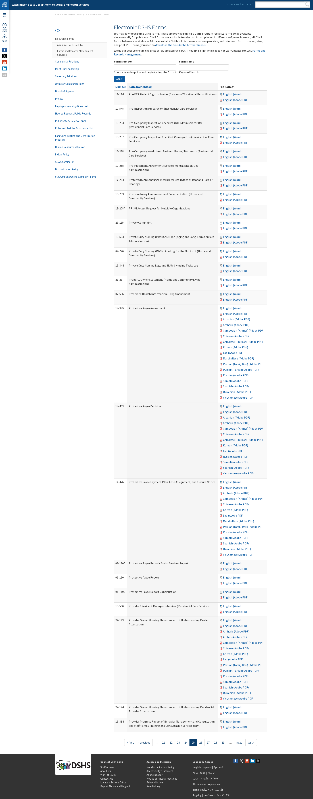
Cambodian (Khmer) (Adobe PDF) (243, 330)
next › (239, 742)
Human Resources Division (70, 147)
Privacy (59, 98)
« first (130, 742)
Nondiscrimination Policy (160, 767)
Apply (119, 78)
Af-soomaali (199, 784)
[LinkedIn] (252, 761)
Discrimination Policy (66, 169)
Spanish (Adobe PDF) (236, 386)
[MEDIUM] (4, 75)
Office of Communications (69, 84)
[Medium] (258, 761)
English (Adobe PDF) (235, 100)
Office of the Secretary (74, 14)
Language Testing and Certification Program (75, 137)
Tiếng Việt (198, 789)
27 (208, 742)
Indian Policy (62, 154)
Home (58, 14)
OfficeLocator (4, 30)
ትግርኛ (220, 795)
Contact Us (106, 778)
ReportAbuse (4, 40)
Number (120, 87)
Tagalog (197, 795)
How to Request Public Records (73, 113)
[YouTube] (246, 761)
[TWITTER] (4, 56)
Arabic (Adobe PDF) (235, 637)
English (197, 767)
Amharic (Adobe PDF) (236, 325)
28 (215, 742)
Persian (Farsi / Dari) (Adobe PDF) (243, 364)
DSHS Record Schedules (70, 45)
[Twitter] (241, 761)
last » (251, 742)
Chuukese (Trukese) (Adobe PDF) (243, 342)
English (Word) (232, 94)
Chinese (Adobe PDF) (236, 336)
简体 (195, 773)
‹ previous (144, 742)
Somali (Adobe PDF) (235, 381)
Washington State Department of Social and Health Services (50, 4)
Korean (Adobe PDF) (235, 347)
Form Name (186, 61)
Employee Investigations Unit (71, 106)
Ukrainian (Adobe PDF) (237, 392)
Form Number (123, 61)
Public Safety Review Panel (70, 121)
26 (200, 742)
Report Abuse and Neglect (115, 786)
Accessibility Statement (160, 771)
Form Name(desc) (140, 87)
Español (207, 767)
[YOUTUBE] (4, 62)
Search (307, 4)
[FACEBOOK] (4, 50)
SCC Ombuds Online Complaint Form (75, 176)
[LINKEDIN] (4, 68)
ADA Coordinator (64, 162)
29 (223, 742)
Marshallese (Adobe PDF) (238, 358)
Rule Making (153, 786)
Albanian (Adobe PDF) (236, 319)
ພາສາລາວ (209, 795)
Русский (218, 767)
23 (178, 742)
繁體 (203, 773)
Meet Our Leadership (67, 69)
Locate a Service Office (113, 782)
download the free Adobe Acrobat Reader (180, 45)
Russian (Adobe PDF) (236, 375)
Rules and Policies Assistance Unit (74, 128)
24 (185, 742)
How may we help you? (238, 4)
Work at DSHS (108, 775)
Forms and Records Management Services (75, 52)
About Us (105, 771)
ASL (228, 795)
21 (163, 742)
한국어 (211, 773)
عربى (196, 778)
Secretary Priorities (66, 76)
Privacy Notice (155, 782)
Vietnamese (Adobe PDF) (238, 397)
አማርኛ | (209, 789)
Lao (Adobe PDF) (233, 353)
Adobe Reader (154, 775)
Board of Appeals (64, 91)
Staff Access (107, 767)
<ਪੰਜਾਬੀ (215, 778)
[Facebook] (235, 761)
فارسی (218, 789)
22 (171, 742)
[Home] (4, 5)
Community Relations (67, 61)
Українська (214, 784)
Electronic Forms (64, 38)
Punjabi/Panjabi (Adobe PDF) (241, 369)
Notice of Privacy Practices (162, 778)
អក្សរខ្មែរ (205, 778)
